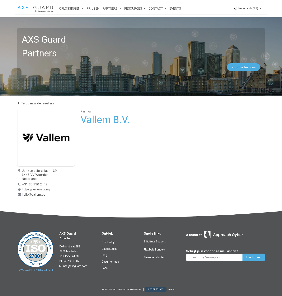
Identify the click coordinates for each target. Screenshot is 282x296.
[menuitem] (71, 9)
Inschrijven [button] (253, 257)
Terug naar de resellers (37, 103)
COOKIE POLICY (155, 289)
